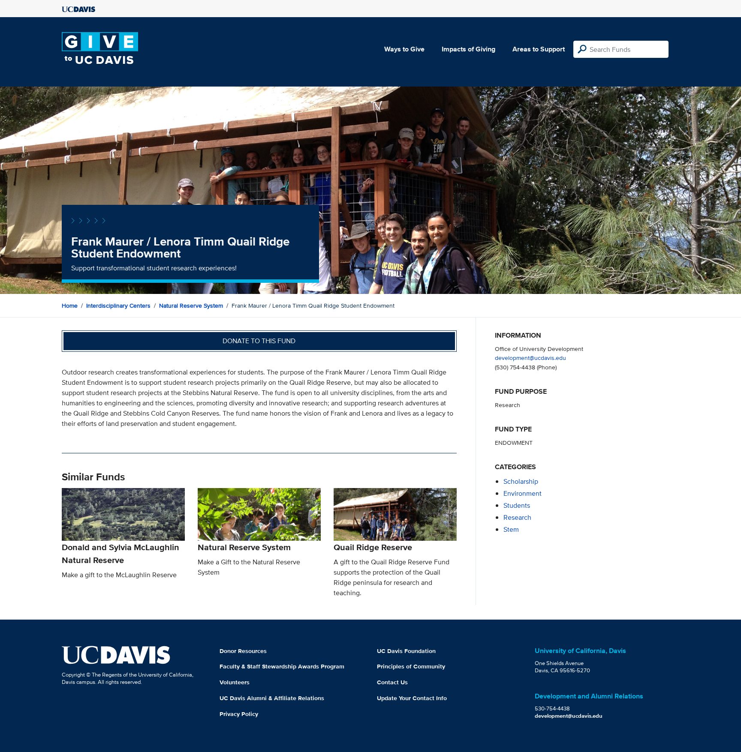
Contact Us (392, 682)
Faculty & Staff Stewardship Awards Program (282, 666)
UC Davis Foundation (406, 651)
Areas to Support (538, 49)
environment (522, 493)
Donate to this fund (259, 341)
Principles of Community (411, 666)
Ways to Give (404, 49)
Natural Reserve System (191, 305)
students (516, 505)
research (517, 517)
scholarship (520, 481)
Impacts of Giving (468, 49)
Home (70, 305)
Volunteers (235, 682)
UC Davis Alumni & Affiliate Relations (272, 698)
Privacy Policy (239, 714)
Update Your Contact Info (412, 698)
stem (511, 529)
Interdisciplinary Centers (118, 305)
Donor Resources (243, 651)
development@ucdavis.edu (530, 357)
